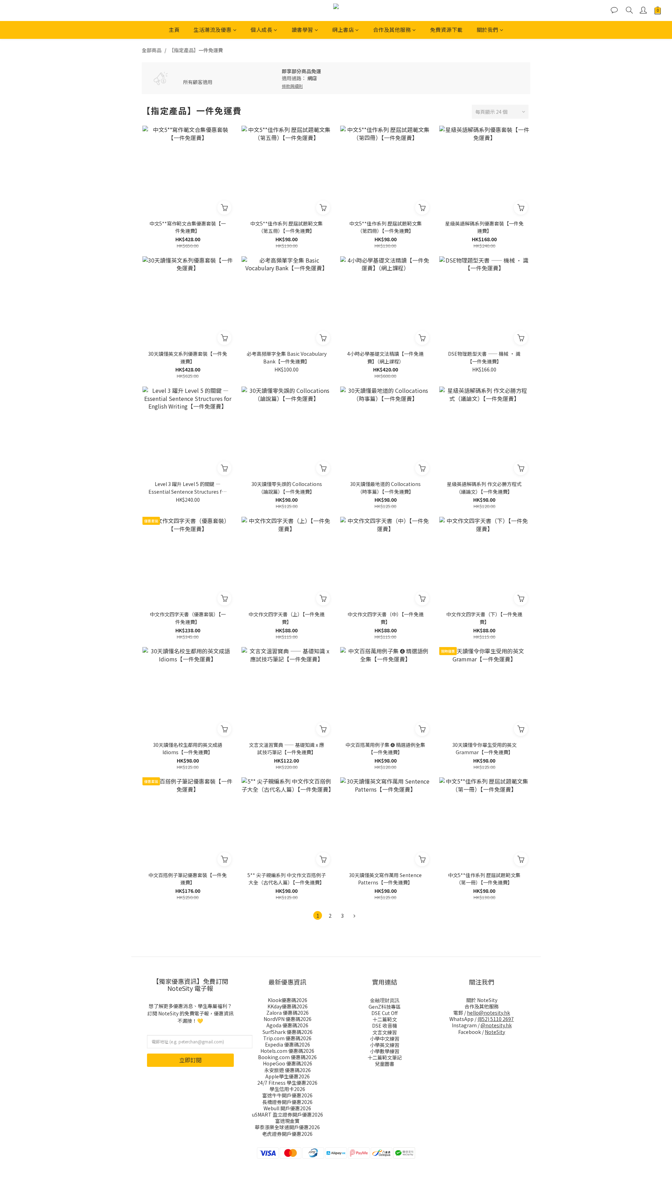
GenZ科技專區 (385, 1006)
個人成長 (261, 29)
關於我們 (487, 29)
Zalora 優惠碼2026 (287, 1012)
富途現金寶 (287, 1120)
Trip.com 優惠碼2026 (287, 1038)
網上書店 (343, 29)
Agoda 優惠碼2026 (287, 1025)
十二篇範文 (384, 1019)
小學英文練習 (384, 1044)
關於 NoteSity (481, 999)
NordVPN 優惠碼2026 (288, 1018)
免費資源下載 (446, 29)
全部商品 (151, 50)
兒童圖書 (384, 1063)
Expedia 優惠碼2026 (287, 1044)
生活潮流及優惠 (213, 29)
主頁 (174, 29)
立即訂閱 (190, 1060)
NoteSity (495, 1031)
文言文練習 (384, 1032)
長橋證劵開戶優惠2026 (287, 1101)
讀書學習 (302, 29)
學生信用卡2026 (287, 1088)
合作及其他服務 (392, 29)
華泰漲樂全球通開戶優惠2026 (287, 1127)
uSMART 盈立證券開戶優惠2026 (287, 1114)
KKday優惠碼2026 (287, 1006)
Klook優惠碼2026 (287, 999)
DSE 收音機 (384, 1025)
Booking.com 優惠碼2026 (287, 1057)
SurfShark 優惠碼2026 (287, 1031)
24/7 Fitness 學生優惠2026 (287, 1082)
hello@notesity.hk (488, 1012)
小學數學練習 (384, 1051)
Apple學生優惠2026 (287, 1076)
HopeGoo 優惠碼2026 (287, 1063)
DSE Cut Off (384, 1012)
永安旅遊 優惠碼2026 (287, 1070)
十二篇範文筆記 (385, 1057)
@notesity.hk (496, 1025)
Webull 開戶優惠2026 (287, 1108)
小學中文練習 (384, 1038)
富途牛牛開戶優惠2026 (287, 1095)
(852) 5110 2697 (495, 1018)
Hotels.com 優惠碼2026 (287, 1050)
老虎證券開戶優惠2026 (287, 1133)
